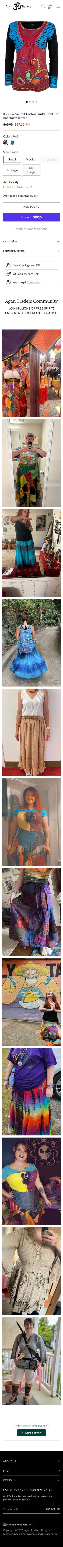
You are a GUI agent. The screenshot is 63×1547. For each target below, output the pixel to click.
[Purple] (12, 142)
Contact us (33, 282)
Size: (10, 152)
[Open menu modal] (58, 6)
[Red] (5, 142)
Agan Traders (31, 1530)
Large (51, 159)
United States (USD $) (19, 1524)
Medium (31, 159)
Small (12, 159)
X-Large (12, 170)
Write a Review (35, 1433)
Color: (10, 136)
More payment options (31, 229)
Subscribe (53, 1509)
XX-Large (31, 170)
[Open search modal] (43, 6)
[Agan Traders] (18, 6)
